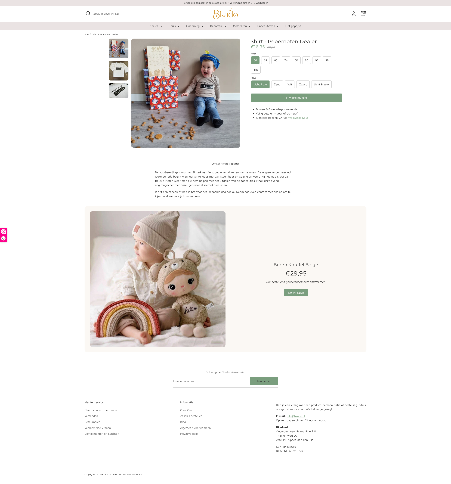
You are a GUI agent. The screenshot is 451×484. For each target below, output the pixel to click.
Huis (87, 34)
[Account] (353, 13)
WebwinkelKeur (298, 117)
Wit (290, 84)
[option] (185, 94)
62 (265, 60)
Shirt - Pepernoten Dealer (105, 34)
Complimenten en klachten (102, 433)
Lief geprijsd (293, 25)
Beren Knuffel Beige (296, 264)
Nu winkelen (296, 292)
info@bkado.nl (296, 416)
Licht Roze (260, 84)
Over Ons (186, 410)
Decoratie (217, 25)
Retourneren (92, 421)
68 (275, 60)
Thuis (173, 25)
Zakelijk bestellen (191, 415)
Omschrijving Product (225, 163)
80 (296, 60)
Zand (277, 84)
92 (316, 60)
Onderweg (193, 25)
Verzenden (91, 415)
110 (256, 69)
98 (327, 60)
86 (306, 60)
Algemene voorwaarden (195, 427)
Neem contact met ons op (101, 410)
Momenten (240, 25)
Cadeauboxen (266, 25)
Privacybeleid (189, 433)
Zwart (303, 84)
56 (255, 60)
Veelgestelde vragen (98, 427)
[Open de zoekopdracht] (88, 13)
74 (286, 60)
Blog (183, 421)
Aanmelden (264, 381)
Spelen (154, 25)
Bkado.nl (106, 474)
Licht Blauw (321, 84)
